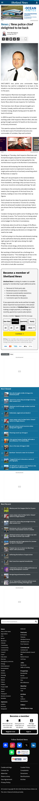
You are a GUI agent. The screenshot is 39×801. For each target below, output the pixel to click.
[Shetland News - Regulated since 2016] (19, 759)
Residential (23, 673)
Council (3, 652)
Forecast (23, 688)
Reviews (3, 706)
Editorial (22, 629)
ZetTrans (23, 659)
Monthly (15, 321)
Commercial (24, 647)
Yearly (32, 321)
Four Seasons (24, 644)
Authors (22, 699)
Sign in (28, 732)
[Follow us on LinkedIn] (33, 745)
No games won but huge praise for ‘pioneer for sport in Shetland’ (23, 542)
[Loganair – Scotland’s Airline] (20, 144)
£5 (11, 328)
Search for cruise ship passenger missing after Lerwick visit (22, 400)
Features (23, 632)
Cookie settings (6, 767)
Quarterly (23, 321)
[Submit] (35, 622)
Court (2, 654)
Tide (21, 691)
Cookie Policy (25, 767)
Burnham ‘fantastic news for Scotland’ (22, 452)
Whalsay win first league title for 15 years (23, 508)
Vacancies (23, 665)
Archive (23, 694)
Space (3, 689)
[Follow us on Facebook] (5, 745)
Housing (3, 675)
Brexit (2, 638)
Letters (3, 704)
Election (3, 659)
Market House (24, 657)
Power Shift (4, 687)
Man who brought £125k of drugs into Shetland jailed (21, 393)
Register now (10, 732)
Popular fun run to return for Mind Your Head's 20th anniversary (22, 548)
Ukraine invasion (6, 696)
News (5, 24)
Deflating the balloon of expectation (21, 554)
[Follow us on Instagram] (12, 745)
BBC (21, 654)
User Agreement (6, 779)
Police (3, 682)
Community (4, 645)
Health (3, 671)
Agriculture (4, 634)
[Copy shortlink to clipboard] (18, 39)
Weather (3, 698)
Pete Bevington (12, 33)
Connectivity (4, 647)
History (3, 673)
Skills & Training (25, 667)
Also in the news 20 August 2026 (19, 446)
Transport (4, 694)
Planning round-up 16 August (19, 433)
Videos (22, 705)
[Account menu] (37, 3)
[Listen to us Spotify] (11, 752)
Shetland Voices (25, 639)
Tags (21, 696)
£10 (23, 328)
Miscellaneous (24, 682)
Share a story (5, 776)
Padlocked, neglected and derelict (20, 413)
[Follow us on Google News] (23, 752)
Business (3, 641)
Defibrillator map (26, 708)
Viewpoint (4, 709)
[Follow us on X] (26, 745)
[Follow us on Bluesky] (19, 745)
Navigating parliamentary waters (20, 574)
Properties (24, 671)
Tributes (22, 637)
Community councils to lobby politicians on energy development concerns (23, 568)
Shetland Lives (24, 642)
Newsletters (24, 701)
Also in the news (6, 631)
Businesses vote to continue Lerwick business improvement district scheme (22, 529)
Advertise (4, 773)
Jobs (22, 663)
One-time (7, 321)
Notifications (25, 776)
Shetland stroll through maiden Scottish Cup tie (22, 407)
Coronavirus (4, 650)
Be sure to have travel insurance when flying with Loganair (21, 427)
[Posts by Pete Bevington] (4, 33)
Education (4, 657)
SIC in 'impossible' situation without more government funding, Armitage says (23, 581)
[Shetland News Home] (19, 4)
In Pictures (23, 635)
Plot (21, 680)
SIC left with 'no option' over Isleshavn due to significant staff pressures (23, 466)
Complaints (24, 770)
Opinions (4, 702)
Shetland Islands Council (27, 652)
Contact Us (5, 770)
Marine (3, 677)
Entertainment (5, 666)
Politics (3, 684)
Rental (22, 675)
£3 (5, 328)
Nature (3, 680)
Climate (3, 643)
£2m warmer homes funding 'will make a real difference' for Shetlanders (22, 440)
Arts (2, 636)
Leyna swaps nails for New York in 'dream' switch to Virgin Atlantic (23, 420)
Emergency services (7, 661)
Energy (3, 664)
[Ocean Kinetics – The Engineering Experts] (19, 13)
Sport (2, 691)
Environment (4, 668)
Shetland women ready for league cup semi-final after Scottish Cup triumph (23, 535)
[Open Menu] (2, 3)
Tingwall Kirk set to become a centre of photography (22, 460)
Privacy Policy (5, 782)
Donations (24, 773)
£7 (17, 328)
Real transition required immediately (21, 561)
